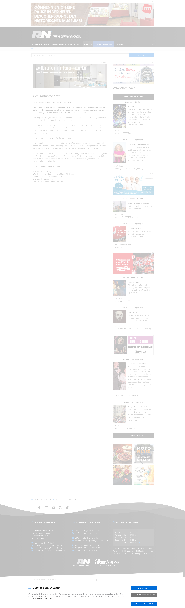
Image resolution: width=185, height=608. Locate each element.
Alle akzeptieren (144, 588)
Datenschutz (41, 603)
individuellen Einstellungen (43, 598)
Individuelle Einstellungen (143, 604)
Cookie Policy (52, 603)
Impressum (31, 603)
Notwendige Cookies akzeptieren (144, 595)
